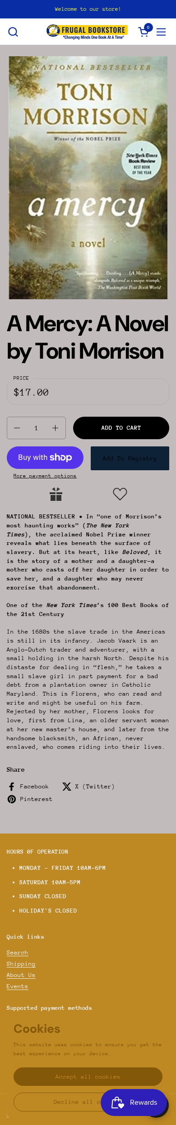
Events (17, 986)
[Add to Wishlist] (120, 494)
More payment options (45, 476)
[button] (13, 31)
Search (17, 952)
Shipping (21, 963)
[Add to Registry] (56, 494)
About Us (21, 975)
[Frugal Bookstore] (87, 31)
